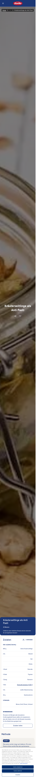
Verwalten (17, 774)
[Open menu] (3, 3)
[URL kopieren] (15, 316)
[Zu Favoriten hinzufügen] (20, 316)
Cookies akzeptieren (17, 767)
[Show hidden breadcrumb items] (10, 10)
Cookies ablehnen (18, 770)
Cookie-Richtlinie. (24, 763)
